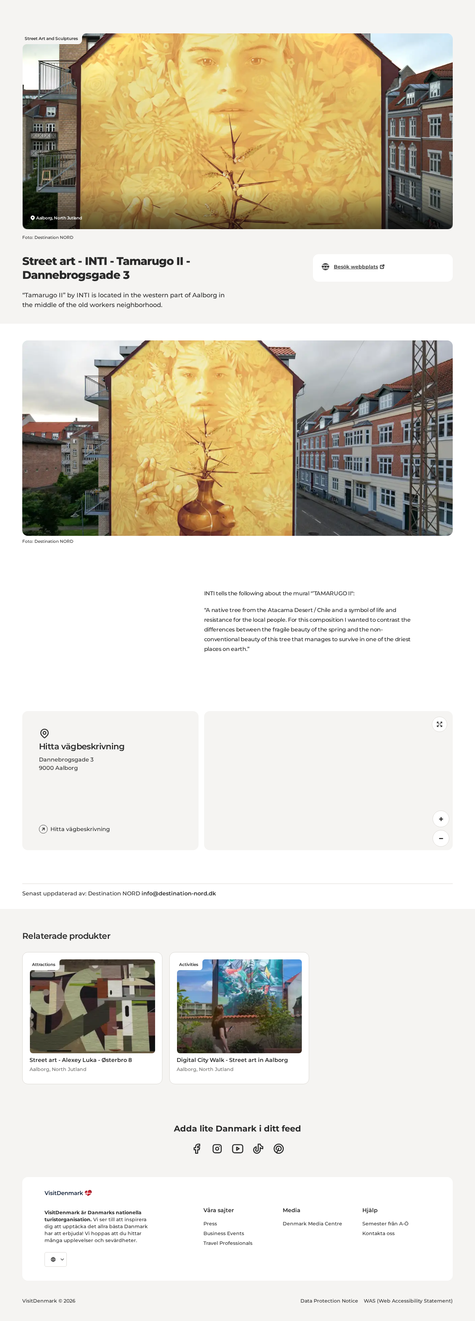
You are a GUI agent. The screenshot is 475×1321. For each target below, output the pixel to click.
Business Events (223, 1233)
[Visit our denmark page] (197, 1149)
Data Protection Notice (329, 1301)
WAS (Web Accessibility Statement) (408, 1301)
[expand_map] (439, 724)
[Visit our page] (217, 1149)
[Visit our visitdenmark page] (238, 1149)
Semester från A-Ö (385, 1224)
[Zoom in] (441, 819)
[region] (328, 780)
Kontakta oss (378, 1233)
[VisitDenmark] (68, 1193)
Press (210, 1224)
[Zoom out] (441, 838)
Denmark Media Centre (312, 1224)
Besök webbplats (356, 267)
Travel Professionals (227, 1243)
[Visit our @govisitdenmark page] (258, 1149)
